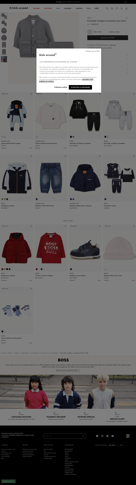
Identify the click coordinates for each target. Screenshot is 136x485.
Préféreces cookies (60, 87)
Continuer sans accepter (92, 51)
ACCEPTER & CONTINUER (80, 87)
